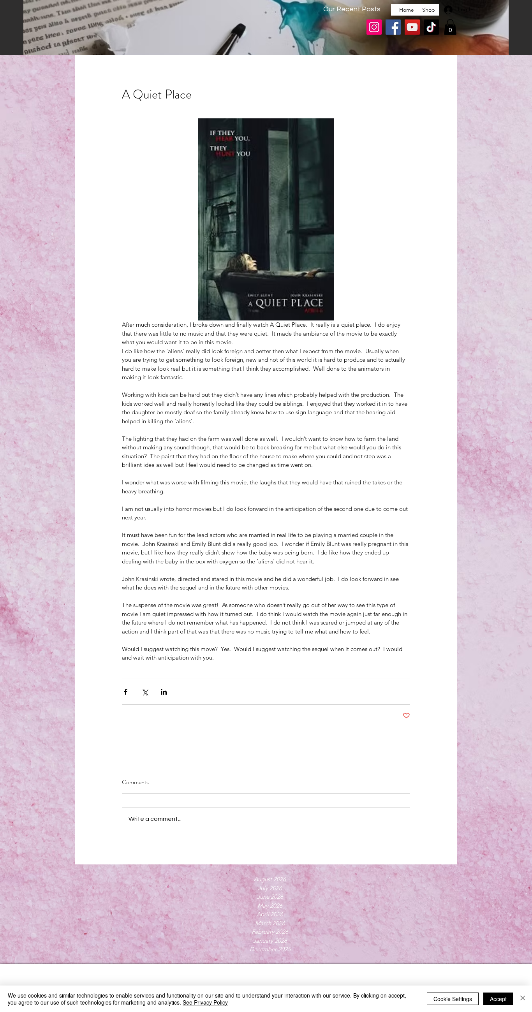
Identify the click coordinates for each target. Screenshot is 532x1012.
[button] (450, 27)
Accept (498, 999)
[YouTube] (412, 27)
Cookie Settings (452, 999)
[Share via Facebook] (125, 691)
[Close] (522, 999)
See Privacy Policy (205, 1002)
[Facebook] (393, 27)
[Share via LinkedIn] (163, 691)
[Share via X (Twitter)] (144, 691)
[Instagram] (374, 27)
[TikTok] (431, 27)
